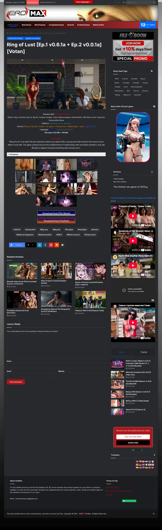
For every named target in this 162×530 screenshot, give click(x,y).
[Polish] (137, 468)
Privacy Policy (113, 487)
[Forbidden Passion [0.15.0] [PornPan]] (22, 299)
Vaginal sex (127, 95)
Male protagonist (25, 234)
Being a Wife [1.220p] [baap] (137, 401)
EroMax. (88, 514)
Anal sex (125, 79)
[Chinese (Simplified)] (137, 462)
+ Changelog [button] (13, 154)
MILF (60, 234)
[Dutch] (146, 462)
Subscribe (133, 443)
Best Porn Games (119, 182)
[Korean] (152, 465)
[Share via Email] (62, 245)
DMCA (110, 495)
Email (9, 371)
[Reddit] (56, 245)
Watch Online (98, 25)
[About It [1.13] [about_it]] (117, 411)
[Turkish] (152, 468)
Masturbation (45, 234)
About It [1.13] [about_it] (135, 409)
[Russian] (143, 468)
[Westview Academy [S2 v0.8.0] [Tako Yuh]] (117, 374)
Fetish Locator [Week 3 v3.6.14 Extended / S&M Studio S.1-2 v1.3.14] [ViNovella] (138, 363)
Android (70, 25)
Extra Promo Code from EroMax (120, 491)
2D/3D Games (13, 25)
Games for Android (33, 38)
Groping (145, 83)
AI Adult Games (83, 25)
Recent (122, 352)
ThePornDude (118, 179)
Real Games (26, 25)
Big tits (57, 229)
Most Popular (40, 25)
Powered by (127, 450)
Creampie (136, 83)
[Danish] (143, 462)
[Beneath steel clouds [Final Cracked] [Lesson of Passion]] (22, 271)
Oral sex (136, 91)
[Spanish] (146, 468)
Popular (144, 352)
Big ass (44, 229)
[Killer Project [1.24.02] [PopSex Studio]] (56, 271)
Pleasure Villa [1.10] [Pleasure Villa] (89, 310)
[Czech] (140, 462)
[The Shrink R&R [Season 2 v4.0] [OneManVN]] (117, 384)
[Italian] (146, 465)
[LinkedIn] (39, 245)
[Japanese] (149, 465)
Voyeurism (91, 234)
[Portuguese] (140, 468)
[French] (152, 462)
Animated (30, 229)
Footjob (69, 229)
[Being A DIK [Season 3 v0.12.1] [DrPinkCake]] (117, 394)
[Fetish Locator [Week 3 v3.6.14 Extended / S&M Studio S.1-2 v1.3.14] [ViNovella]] (117, 364)
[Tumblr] (45, 245)
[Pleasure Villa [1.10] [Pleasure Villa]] (90, 299)
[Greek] (143, 465)
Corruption (126, 83)
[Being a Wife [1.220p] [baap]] (117, 403)
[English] (149, 462)
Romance (145, 91)
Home (10, 33)
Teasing (117, 95)
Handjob (83, 229)
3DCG (17, 229)
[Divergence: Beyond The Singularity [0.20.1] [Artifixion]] (56, 299)
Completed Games (56, 25)
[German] (140, 465)
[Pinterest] (51, 245)
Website (61, 371)
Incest (95, 229)
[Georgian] (137, 465)
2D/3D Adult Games (21, 33)
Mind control (74, 234)
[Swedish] (149, 468)
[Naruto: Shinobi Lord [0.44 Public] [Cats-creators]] (90, 271)
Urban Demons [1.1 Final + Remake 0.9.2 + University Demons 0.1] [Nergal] (67, 2)
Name (10, 361)
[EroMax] (81, 13)
